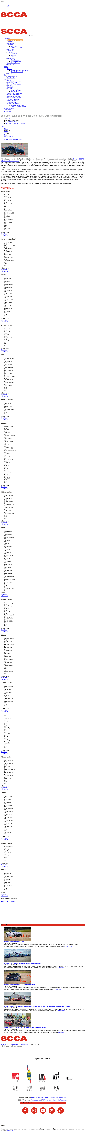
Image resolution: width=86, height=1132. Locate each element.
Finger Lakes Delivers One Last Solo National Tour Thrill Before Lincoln (25, 1027)
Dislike (11, 901)
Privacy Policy (14, 1044)
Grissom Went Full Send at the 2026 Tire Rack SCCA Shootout (22, 963)
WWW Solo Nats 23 (20, 123)
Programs (7, 38)
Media (6, 67)
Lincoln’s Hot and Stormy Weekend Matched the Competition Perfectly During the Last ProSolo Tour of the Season (37, 1006)
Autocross (10, 44)
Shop (5, 75)
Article (6, 129)
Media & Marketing (13, 103)
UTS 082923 (9, 123)
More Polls (4, 234)
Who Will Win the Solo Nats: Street (14, 941)
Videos (9, 69)
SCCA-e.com (63, 1097)
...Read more (68, 946)
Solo (7, 121)
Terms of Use (4, 1044)
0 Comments (4, 235)
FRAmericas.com (36, 1100)
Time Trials (10, 52)
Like (4, 901)
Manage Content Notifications (13, 139)
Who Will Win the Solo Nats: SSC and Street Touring (19, 984)
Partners (9, 88)
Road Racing (11, 58)
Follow (3, 126)
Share (5, 142)
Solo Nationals (13, 121)
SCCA (8, 118)
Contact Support (24, 1044)
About (6, 79)
